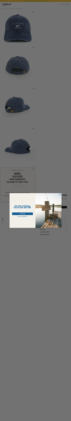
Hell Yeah (22, 213)
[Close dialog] (60, 195)
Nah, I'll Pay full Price (22, 216)
